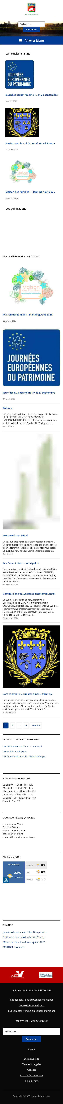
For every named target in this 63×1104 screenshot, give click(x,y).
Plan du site (31, 1081)
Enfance (7, 408)
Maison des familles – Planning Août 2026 (30, 192)
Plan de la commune (31, 1075)
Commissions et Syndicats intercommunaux (29, 593)
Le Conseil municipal (15, 535)
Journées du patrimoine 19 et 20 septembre (31, 94)
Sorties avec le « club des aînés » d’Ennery (30, 143)
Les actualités (31, 1058)
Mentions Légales (31, 1064)
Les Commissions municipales (21, 563)
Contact (31, 1069)
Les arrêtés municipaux (14, 751)
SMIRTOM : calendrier (14, 947)
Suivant (36, 725)
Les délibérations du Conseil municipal (22, 746)
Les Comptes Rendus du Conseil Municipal (24, 756)
